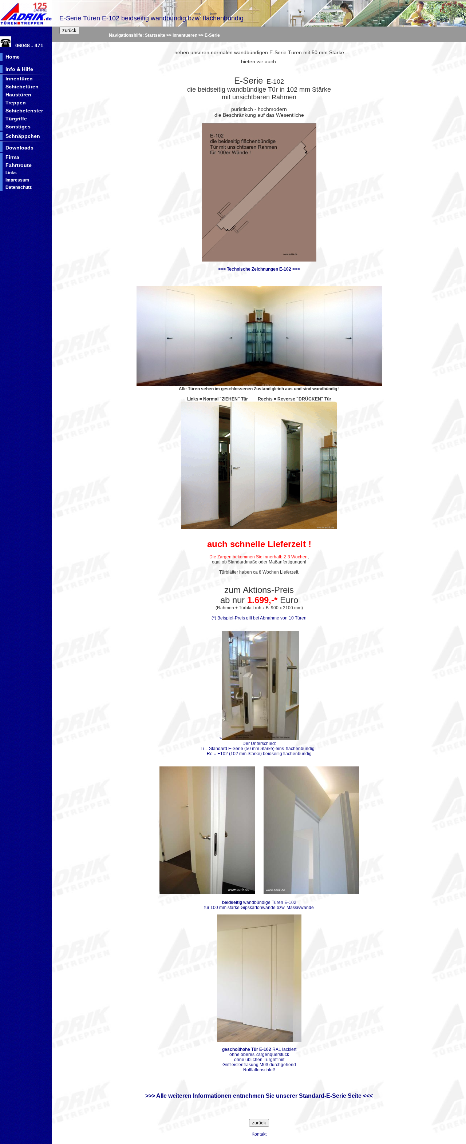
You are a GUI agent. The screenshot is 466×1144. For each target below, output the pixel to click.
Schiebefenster (24, 110)
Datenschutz (18, 187)
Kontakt (259, 1134)
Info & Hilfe (19, 69)
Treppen (15, 102)
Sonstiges (18, 126)
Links (11, 172)
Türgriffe (16, 118)
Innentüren (19, 78)
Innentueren (185, 35)
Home (12, 57)
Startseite (155, 35)
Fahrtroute (18, 165)
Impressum (17, 180)
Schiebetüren (22, 86)
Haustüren (18, 94)
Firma (12, 157)
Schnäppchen (22, 136)
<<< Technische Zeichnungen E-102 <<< (259, 269)
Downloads (19, 148)
